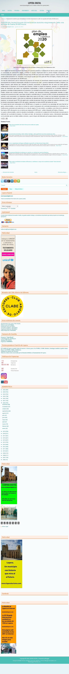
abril (3, 422)
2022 (4, 398)
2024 (4, 394)
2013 (4, 444)
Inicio (3, 10)
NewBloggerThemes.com (34, 661)
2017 (4, 435)
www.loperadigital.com (8, 26)
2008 (4, 455)
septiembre (5, 411)
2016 (4, 438)
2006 (4, 459)
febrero (4, 426)
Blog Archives (18, 189)
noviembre (5, 406)
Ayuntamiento (25, 10)
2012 (4, 446)
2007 (4, 457)
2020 (4, 403)
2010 (4, 451)
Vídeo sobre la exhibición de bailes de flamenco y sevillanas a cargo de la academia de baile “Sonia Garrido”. (35, 161)
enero (4, 428)
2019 (4, 431)
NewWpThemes (21, 660)
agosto (4, 413)
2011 (4, 448)
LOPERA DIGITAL (34, 2)
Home (3, 18)
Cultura (42, 10)
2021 (4, 400)
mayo (3, 419)
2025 (4, 392)
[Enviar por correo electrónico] (2, 118)
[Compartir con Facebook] (7, 118)
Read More (12, 126)
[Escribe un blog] (3, 118)
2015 (4, 440)
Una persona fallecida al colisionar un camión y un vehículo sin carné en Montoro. (29, 152)
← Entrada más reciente (7, 172)
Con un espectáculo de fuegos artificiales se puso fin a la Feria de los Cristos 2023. (29, 143)
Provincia (16, 10)
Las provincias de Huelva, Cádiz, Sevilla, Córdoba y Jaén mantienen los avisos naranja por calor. (32, 134)
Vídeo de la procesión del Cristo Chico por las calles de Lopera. (24, 124)
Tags (11, 189)
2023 (4, 396)
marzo (4, 424)
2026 (4, 389)
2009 (4, 453)
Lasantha (37, 660)
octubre (4, 408)
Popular (4, 189)
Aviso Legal (5, 526)
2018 (4, 433)
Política (10, 10)
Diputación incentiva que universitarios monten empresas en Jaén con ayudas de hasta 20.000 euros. (32, 23)
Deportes (49, 10)
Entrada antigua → (63, 172)
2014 (4, 442)
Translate (13, 208)
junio (3, 417)
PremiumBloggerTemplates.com (48, 660)
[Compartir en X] (5, 118)
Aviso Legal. (34, 10)
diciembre (5, 404)
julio (3, 415)
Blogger (47, 658)
